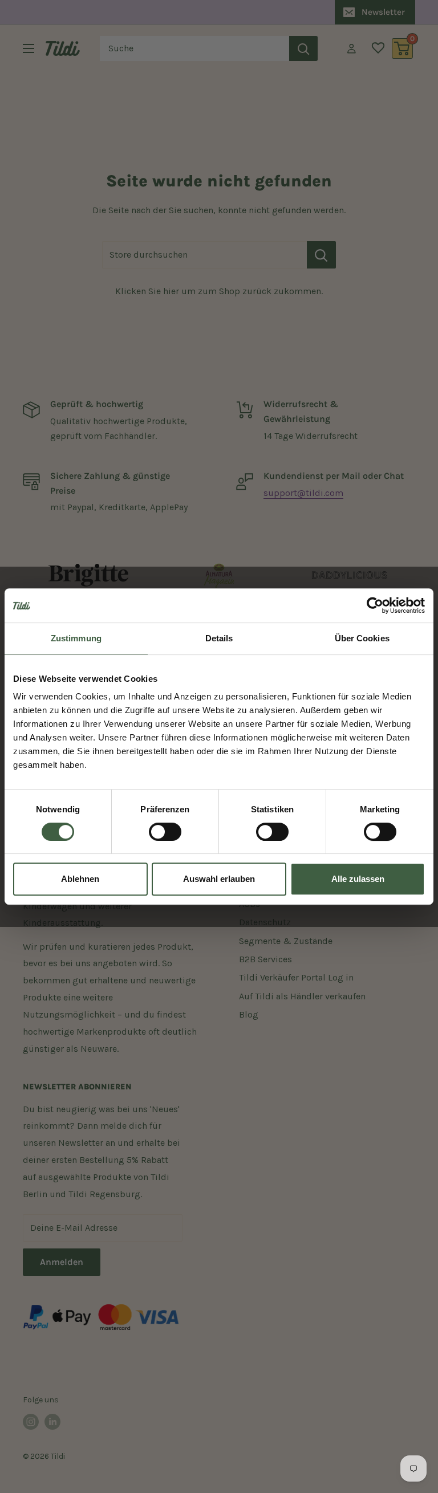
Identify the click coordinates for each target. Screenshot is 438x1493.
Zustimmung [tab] (76, 638)
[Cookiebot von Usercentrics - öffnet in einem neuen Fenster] (375, 605)
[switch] (165, 832)
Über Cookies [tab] (362, 638)
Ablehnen (80, 879)
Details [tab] (219, 638)
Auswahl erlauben (219, 879)
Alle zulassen (357, 879)
